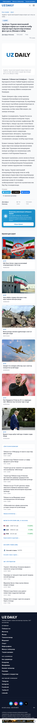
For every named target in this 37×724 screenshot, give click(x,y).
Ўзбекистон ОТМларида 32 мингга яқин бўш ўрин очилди (18, 452)
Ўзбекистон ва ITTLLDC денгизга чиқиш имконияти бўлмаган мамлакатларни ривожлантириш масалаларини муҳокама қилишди (18, 488)
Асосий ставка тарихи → (11, 554)
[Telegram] (11, 703)
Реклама (5, 671)
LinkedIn (5, 693)
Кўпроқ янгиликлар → (10, 513)
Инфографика (7, 1)
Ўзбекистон (6, 628)
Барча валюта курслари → (12, 538)
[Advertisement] (18, 721)
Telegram (7, 192)
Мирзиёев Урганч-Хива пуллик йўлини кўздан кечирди (16, 584)
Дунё (12, 12)
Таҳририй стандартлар (10, 674)
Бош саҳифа (5, 12)
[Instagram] (16, 703)
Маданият (5, 640)
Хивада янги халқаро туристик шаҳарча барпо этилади (17, 600)
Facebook (26, 192)
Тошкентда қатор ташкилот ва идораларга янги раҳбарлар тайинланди (18, 468)
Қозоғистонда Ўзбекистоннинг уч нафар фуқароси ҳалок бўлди (17, 460)
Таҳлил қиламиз (30, 1)
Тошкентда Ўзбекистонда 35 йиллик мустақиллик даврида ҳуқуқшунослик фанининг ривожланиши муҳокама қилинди (18, 477)
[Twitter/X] (26, 703)
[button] (29, 5)
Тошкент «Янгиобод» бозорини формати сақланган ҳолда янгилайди (17, 568)
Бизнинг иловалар (8, 668)
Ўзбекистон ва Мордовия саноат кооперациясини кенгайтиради (14, 498)
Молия (4, 634)
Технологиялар (7, 637)
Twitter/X (16, 192)
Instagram (5, 684)
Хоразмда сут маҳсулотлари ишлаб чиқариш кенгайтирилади (18, 576)
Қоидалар (5, 662)
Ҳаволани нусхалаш (10, 195)
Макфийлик (6, 665)
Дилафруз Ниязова (8, 34)
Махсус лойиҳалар (18, 1)
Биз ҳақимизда (7, 659)
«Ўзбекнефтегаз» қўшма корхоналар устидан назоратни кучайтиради (16, 506)
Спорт (4, 643)
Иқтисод (5, 631)
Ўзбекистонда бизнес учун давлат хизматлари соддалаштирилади (15, 592)
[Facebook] (21, 703)
